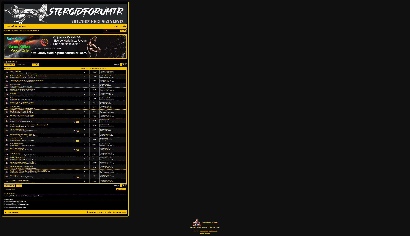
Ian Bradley (215, 222)
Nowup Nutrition (15, 71)
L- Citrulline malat (16, 139)
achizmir (17, 145)
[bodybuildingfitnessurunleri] (65, 46)
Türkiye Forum (213, 231)
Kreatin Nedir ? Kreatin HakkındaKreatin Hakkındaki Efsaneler (30, 171)
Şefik (16, 121)
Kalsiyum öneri (15, 107)
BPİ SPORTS (14, 175)
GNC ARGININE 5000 (16, 144)
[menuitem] (23, 26)
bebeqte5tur (18, 77)
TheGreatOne (109, 71)
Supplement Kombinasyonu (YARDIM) (22, 134)
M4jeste (107, 80)
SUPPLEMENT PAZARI (17, 158)
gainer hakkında (15, 85)
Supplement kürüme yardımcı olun (21, 166)
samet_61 (108, 134)
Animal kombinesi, (16, 120)
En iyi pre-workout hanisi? (18, 129)
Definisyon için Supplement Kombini (22, 102)
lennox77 (107, 106)
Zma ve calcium (15, 153)
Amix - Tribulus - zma (17, 148)
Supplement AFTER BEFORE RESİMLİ (22, 162)
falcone (107, 111)
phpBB (199, 227)
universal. (17, 95)
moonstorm (108, 171)
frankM (17, 112)
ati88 (106, 84)
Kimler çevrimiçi (9, 193)
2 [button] (123, 65)
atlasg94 (17, 86)
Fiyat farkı (13, 93)
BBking (17, 126)
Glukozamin (14, 98)
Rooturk (107, 75)
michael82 (17, 155)
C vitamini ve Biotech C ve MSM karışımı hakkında (26, 80)
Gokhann (17, 177)
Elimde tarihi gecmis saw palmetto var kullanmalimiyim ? (29, 125)
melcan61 (107, 166)
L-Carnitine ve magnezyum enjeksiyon (22, 89)
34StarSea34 (18, 163)
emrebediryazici (19, 136)
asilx (106, 119)
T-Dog (107, 143)
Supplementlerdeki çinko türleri (20, 111)
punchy (17, 149)
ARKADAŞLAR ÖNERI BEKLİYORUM (22, 115)
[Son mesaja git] (113, 71)
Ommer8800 (18, 130)
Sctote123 (17, 117)
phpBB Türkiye (204, 231)
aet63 (16, 99)
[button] (126, 64)
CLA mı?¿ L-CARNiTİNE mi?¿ (19, 180)
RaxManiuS (18, 168)
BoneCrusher (18, 73)
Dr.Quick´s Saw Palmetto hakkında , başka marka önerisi (28, 76)
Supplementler (10, 61)
